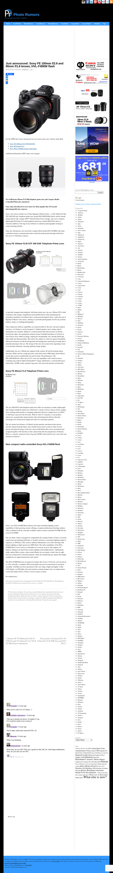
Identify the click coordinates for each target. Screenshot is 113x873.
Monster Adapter (83, 504)
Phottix (80, 563)
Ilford (79, 394)
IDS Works (81, 389)
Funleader (81, 352)
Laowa (80, 440)
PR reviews (81, 579)
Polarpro (80, 574)
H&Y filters (81, 369)
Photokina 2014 (80, 768)
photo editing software (88, 766)
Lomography (81, 466)
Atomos (80, 257)
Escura (80, 330)
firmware (91, 755)
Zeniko (80, 722)
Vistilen (80, 691)
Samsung (80, 610)
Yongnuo (80, 718)
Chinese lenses (90, 751)
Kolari (79, 424)
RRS (79, 607)
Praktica (80, 581)
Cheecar (80, 292)
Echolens (80, 325)
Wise (79, 704)
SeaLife (80, 621)
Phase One (81, 559)
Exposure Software (83, 336)
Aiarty (79, 226)
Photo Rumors (26, 14)
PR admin (11, 69)
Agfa (79, 224)
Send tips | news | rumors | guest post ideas (88, 204)
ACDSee (80, 215)
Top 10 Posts (81, 671)
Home (8, 24)
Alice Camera (82, 230)
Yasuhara (80, 711)
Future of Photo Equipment (86, 354)
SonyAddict (75, 24)
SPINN (80, 651)
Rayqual (80, 592)
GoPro (79, 365)
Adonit (80, 219)
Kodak (80, 422)
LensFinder (17, 24)
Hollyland (81, 385)
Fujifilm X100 (79, 757)
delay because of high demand (83, 753)
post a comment (38, 583)
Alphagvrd (81, 235)
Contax (80, 299)
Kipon (79, 420)
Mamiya (80, 473)
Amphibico (81, 237)
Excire (79, 334)
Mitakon (80, 502)
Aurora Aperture (82, 259)
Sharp (79, 625)
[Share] (36, 83)
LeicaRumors (40, 24)
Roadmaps (91, 770)
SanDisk (80, 614)
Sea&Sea (80, 618)
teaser (78, 772)
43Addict (97, 24)
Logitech (80, 464)
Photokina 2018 (100, 768)
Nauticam (80, 508)
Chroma (80, 294)
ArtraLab (80, 252)
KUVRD (80, 433)
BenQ (79, 263)
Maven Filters (82, 479)
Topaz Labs (81, 673)
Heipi (79, 378)
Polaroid (80, 572)
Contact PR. (29, 865)
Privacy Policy (56, 861)
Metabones (81, 486)
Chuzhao (80, 297)
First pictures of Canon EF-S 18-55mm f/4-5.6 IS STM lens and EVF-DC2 (51, 641)
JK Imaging (81, 407)
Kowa (79, 431)
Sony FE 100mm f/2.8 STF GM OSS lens (43, 581)
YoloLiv (80, 715)
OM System (81, 535)
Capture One (81, 285)
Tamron (80, 656)
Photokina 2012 (101, 766)
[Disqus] (36, 729)
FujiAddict (64, 24)
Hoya (79, 387)
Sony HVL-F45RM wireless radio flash (23, 148)
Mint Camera (81, 499)
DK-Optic (80, 316)
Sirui (79, 632)
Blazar (79, 270)
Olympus (80, 532)
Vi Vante (80, 687)
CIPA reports (100, 750)
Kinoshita (80, 418)
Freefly (80, 345)
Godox (80, 363)
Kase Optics (81, 413)
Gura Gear (81, 367)
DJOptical (80, 314)
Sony (22, 581)
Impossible (81, 396)
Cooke (80, 301)
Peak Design (81, 550)
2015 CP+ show (84, 748)
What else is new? (95, 777)
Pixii (79, 565)
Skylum (80, 636)
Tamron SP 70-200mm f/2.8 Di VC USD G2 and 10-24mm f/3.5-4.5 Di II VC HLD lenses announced (21, 641)
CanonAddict (86, 24)
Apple (79, 241)
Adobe (80, 217)
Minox (80, 497)
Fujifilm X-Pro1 (100, 755)
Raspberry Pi (81, 590)
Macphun (80, 471)
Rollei (79, 603)
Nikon (79, 515)
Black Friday (101, 748)
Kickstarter (80, 759)
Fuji (79, 349)
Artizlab (80, 250)
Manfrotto (81, 477)
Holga (79, 382)
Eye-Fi (80, 338)
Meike (79, 484)
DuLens (80, 319)
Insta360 (80, 398)
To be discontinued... (89, 772)
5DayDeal (77, 748)
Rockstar (80, 599)
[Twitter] (36, 78)
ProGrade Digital (83, 588)
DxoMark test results (101, 753)
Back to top (11, 817)
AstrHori (80, 255)
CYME (80, 305)
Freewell (80, 347)
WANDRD (81, 698)
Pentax (80, 554)
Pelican (80, 552)
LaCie (79, 435)
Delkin (80, 310)
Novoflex (80, 528)
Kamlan (80, 411)
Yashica (80, 709)
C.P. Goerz (81, 277)
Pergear (80, 557)
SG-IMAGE (81, 623)
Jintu (79, 405)
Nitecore (80, 521)
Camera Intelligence (84, 281)
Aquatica (80, 244)
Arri (79, 248)
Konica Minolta (82, 429)
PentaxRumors (53, 24)
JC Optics (80, 402)
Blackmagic (81, 268)
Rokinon (80, 601)
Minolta (80, 495)
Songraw (80, 645)
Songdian (80, 643)
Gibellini (80, 358)
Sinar (79, 629)
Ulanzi (80, 682)
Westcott (80, 700)
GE (78, 356)
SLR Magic (81, 638)
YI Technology (82, 713)
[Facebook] (36, 76)
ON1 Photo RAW (96, 762)
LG (78, 457)
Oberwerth (81, 530)
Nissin (79, 519)
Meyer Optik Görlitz (84, 493)
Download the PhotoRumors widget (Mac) (15, 863)
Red (79, 594)
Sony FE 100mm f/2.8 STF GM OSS (22, 144)
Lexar (79, 455)
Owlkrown (81, 546)
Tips (104, 24)
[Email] (36, 81)
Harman (80, 374)
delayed (93, 753)
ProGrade (80, 585)
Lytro (79, 468)
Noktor (80, 524)
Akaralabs (81, 228)
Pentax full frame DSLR (88, 764)
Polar (79, 570)
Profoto (80, 583)
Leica (79, 446)
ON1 (79, 537)
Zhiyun (80, 726)
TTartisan (80, 680)
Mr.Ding (80, 506)
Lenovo (80, 451)
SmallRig (80, 640)
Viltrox (80, 689)
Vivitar (80, 693)
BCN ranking (92, 748)
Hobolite (80, 380)
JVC (79, 409)
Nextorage (81, 513)
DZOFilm (80, 323)
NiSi (79, 517)
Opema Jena (81, 539)
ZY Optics (81, 733)
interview (96, 757)
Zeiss (79, 720)
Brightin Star (81, 272)
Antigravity (81, 239)
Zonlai (80, 731)
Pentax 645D (78, 764)
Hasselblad (81, 376)
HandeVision (81, 371)
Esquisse (80, 332)
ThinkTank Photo (83, 662)
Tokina (80, 669)
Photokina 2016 (91, 768)
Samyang (80, 612)
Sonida (80, 647)
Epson (79, 327)
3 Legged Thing (82, 211)
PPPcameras (81, 576)
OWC (79, 543)
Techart (80, 658)
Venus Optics (81, 685)
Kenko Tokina (82, 416)
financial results (81, 755)
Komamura (81, 427)
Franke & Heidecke (83, 343)
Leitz (79, 449)
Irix (79, 400)
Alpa (79, 233)
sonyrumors (100, 770)
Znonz (79, 729)
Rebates (84, 770)
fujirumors (89, 757)
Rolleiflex (81, 605)
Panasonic (81, 548)
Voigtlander (81, 696)
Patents (104, 761)
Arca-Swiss (81, 246)
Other (79, 541)
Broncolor (81, 274)
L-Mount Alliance (98, 759)
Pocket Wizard (82, 568)
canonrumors (80, 750)
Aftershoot (81, 222)
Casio (79, 288)
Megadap (80, 482)
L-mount (88, 759)
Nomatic (80, 526)
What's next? (79, 778)
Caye (79, 290)
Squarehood (81, 654)
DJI (78, 312)
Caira (79, 279)
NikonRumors (28, 24)
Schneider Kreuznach (84, 616)
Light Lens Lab (82, 460)
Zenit (79, 724)
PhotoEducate (82, 561)
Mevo (79, 491)
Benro (79, 266)
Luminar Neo (87, 762)
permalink (9, 583)
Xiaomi (80, 707)
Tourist (80, 678)
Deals (79, 308)
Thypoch (80, 665)
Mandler (80, 475)
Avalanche (81, 261)
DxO (79, 321)
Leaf (79, 442)
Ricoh (79, 596)
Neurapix (80, 510)
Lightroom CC (79, 762)
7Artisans (80, 213)
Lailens (80, 438)
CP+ (106, 751)
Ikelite (79, 391)
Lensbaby (80, 453)
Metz (79, 488)
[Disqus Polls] (36, 674)
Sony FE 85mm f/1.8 (17, 146)
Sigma (79, 627)
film (107, 753)
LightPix (80, 462)
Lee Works (81, 444)
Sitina (79, 634)
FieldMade (81, 341)
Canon (80, 283)
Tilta (79, 667)
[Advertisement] (36, 44)
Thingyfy (80, 660)
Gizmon (80, 360)
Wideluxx (81, 702)
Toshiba (80, 676)
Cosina (80, 303)
